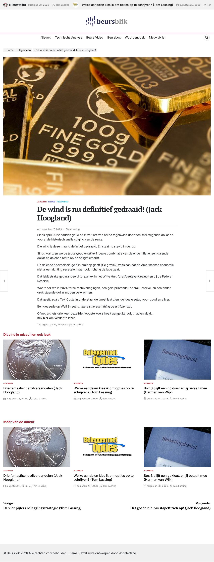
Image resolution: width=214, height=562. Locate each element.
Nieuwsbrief (157, 37)
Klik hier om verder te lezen (56, 318)
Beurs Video (94, 37)
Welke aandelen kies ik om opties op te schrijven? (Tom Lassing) (107, 5)
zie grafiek (109, 265)
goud (53, 324)
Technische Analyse (68, 37)
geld (45, 324)
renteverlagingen (67, 324)
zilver (81, 324)
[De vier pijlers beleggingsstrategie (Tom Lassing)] (4, 281)
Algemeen (42, 202)
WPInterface (127, 553)
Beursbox (114, 37)
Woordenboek (135, 37)
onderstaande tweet (92, 299)
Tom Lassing (42, 4)
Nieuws (46, 37)
